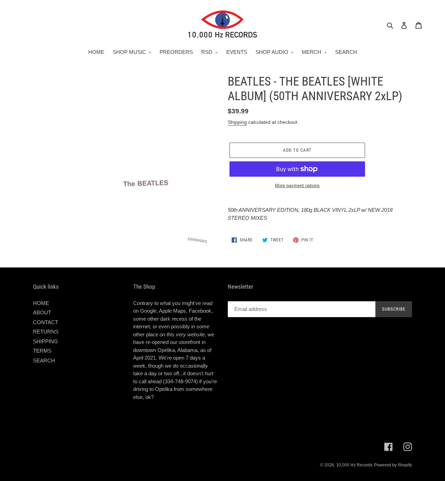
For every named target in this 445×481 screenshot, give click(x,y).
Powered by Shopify (393, 465)
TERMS (42, 351)
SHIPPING (45, 341)
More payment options (297, 185)
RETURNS (45, 332)
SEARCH (44, 360)
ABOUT (42, 312)
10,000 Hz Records (354, 465)
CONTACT (45, 322)
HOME (41, 303)
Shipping (237, 122)
